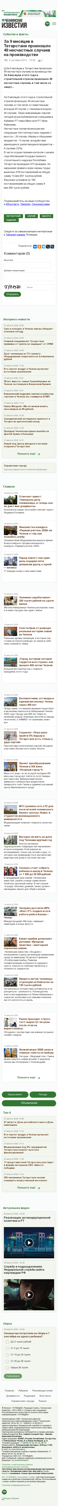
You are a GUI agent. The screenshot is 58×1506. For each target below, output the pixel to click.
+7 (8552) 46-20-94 (28, 1443)
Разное (43, 1401)
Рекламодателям (42, 1391)
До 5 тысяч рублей (21, 1342)
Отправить (12, 294)
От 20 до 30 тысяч (20, 1361)
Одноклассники (41, 204)
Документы (12, 1396)
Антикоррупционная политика (15, 1467)
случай (31, 216)
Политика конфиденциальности (16, 1485)
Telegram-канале (16, 235)
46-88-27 (42, 1443)
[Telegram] (43, 246)
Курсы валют (15, 1095)
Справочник (22, 1401)
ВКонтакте (12, 204)
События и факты (15, 34)
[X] (48, 246)
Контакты (45, 1396)
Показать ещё (26, 454)
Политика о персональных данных (17, 1465)
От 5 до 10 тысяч (20, 1348)
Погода (43, 1095)
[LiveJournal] (52, 246)
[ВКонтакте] (35, 246)
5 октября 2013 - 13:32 (22, 60)
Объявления (29, 1103)
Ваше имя (8, 260)
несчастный (13, 216)
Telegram (25, 204)
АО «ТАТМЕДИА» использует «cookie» (19, 1477)
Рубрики (23, 1391)
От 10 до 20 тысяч (20, 1355)
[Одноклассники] (39, 246)
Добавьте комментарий (14, 271)
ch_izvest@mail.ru (16, 1449)
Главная (9, 1391)
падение (11, 220)
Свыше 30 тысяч (19, 1368)
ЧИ (6, 60)
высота (46, 216)
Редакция (29, 1396)
